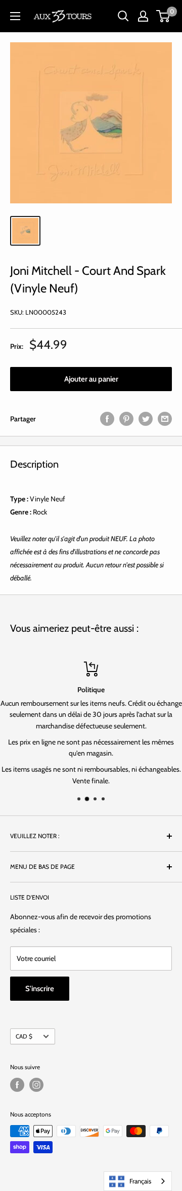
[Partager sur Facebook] (107, 418)
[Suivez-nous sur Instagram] (36, 1085)
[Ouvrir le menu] (15, 16)
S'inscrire (39, 988)
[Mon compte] (143, 16)
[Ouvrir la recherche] (123, 16)
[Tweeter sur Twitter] (146, 418)
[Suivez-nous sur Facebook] (17, 1085)
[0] (163, 16)
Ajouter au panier (91, 379)
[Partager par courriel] (165, 418)
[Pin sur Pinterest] (126, 418)
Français (140, 1181)
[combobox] (138, 1181)
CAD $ (24, 1036)
